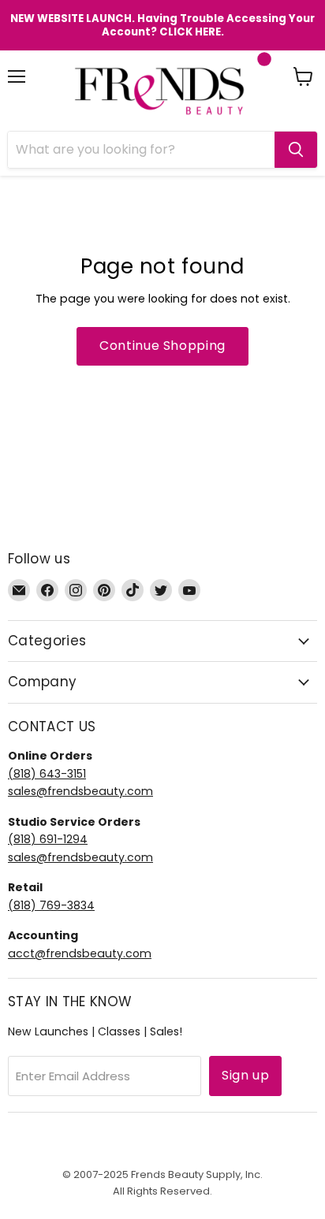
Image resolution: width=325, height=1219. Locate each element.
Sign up (245, 1075)
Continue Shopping (162, 345)
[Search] (296, 150)
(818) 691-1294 (48, 839)
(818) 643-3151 (47, 774)
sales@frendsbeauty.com (80, 791)
